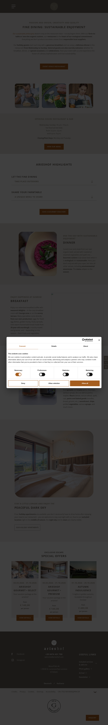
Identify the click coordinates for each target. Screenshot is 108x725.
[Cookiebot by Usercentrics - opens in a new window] (85, 340)
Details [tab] (54, 346)
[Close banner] (99, 340)
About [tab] (85, 346)
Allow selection (54, 383)
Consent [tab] (22, 346)
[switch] (42, 374)
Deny (23, 383)
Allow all (85, 383)
